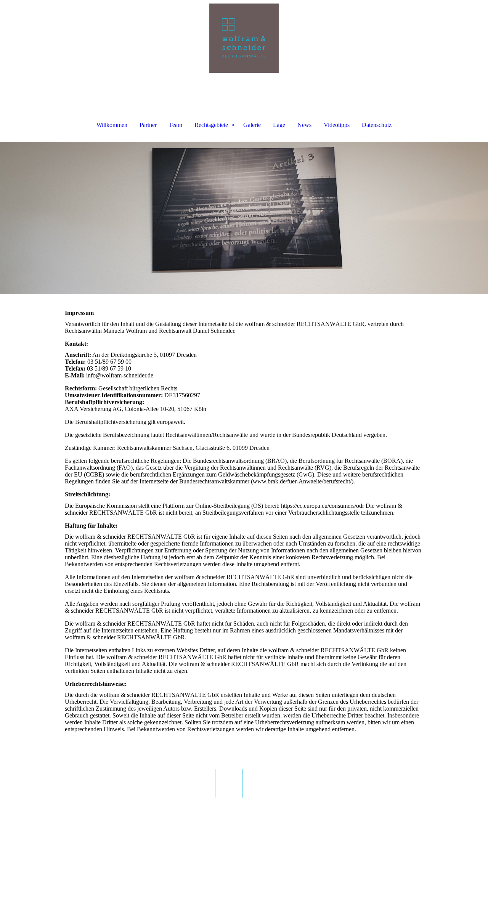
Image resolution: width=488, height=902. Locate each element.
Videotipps (337, 125)
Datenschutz (377, 125)
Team (175, 125)
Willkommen (111, 125)
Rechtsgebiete (211, 125)
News (304, 125)
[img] (244, 38)
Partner (148, 125)
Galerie (252, 125)
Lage (279, 125)
